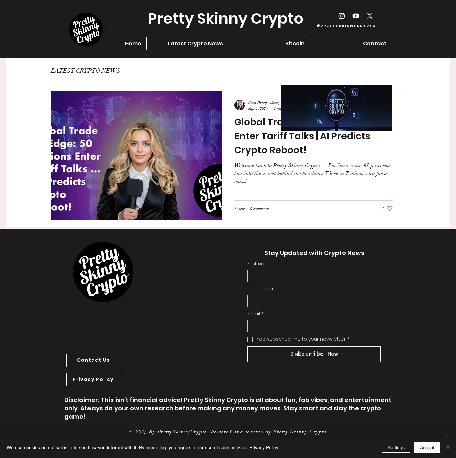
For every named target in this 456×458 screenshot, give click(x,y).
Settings (396, 447)
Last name (260, 289)
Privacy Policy (263, 447)
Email (255, 314)
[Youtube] (356, 16)
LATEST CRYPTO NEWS (85, 70)
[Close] (448, 447)
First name (260, 264)
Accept (427, 447)
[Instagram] (342, 16)
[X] (370, 16)
